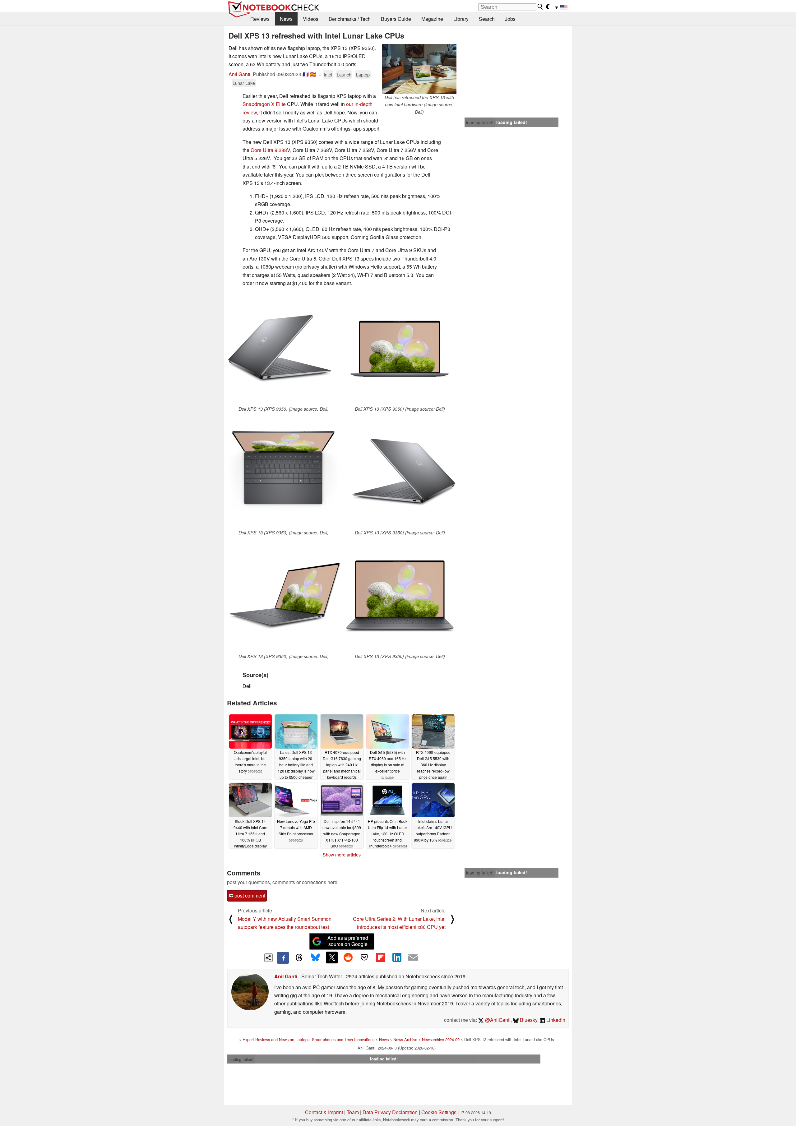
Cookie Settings (438, 1112)
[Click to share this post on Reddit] (348, 957)
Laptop (363, 74)
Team (353, 1112)
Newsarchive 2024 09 (441, 1039)
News (286, 18)
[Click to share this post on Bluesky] (315, 958)
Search (487, 18)
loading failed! (479, 122)
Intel (328, 74)
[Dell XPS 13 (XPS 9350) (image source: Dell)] (283, 348)
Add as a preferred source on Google (347, 941)
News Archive (405, 1039)
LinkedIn (555, 1019)
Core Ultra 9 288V (270, 150)
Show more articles (342, 854)
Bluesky (528, 1019)
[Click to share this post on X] (332, 957)
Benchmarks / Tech (350, 18)
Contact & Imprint (324, 1112)
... (319, 74)
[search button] (540, 7)
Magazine (432, 18)
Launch (344, 74)
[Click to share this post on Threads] (299, 958)
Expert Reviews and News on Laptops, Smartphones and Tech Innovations (308, 1039)
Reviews (260, 18)
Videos (310, 18)
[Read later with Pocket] (364, 957)
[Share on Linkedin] (397, 957)
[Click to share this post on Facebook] (283, 958)
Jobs (510, 18)
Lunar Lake (244, 83)
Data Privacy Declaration (390, 1112)
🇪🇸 (313, 74)
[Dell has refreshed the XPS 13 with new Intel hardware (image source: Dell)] (419, 69)
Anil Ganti (239, 74)
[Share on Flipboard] (380, 957)
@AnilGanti (497, 1019)
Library (461, 18)
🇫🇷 (306, 74)
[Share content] (268, 957)
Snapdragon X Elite (264, 104)
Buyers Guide (396, 18)
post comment (249, 895)
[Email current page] (413, 958)
